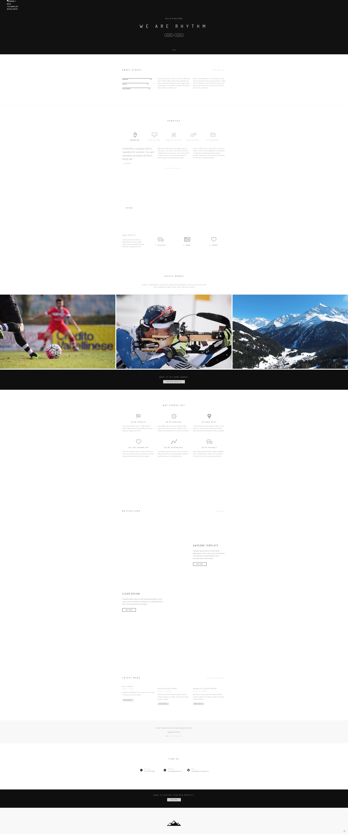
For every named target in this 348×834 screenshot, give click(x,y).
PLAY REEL (179, 35)
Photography (212, 140)
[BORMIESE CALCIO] (57, 332)
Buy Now (200, 564)
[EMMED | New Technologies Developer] (12, 5)
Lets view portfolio (174, 382)
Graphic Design (174, 140)
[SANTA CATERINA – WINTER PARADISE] (290, 332)
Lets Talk (129, 208)
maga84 (124, 689)
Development (193, 140)
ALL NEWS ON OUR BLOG (215, 678)
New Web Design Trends (167, 688)
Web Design (154, 140)
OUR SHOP (220, 511)
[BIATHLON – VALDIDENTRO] (174, 332)
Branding (135, 140)
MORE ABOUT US (218, 70)
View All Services (173, 168)
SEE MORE (169, 35)
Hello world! (127, 686)
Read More (127, 700)
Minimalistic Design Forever (205, 688)
